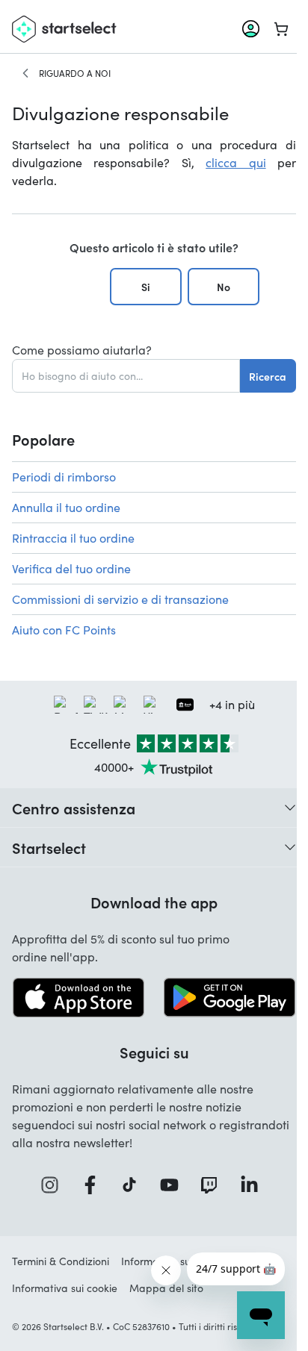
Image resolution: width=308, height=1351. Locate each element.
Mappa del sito (166, 1288)
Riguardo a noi (75, 73)
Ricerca (267, 376)
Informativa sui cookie (64, 1288)
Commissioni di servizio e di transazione (120, 599)
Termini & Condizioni (60, 1261)
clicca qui (235, 162)
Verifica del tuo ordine (71, 568)
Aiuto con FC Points (64, 629)
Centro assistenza (73, 807)
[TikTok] (134, 1185)
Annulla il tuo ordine (66, 507)
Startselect (49, 847)
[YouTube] (174, 1185)
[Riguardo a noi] (25, 73)
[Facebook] (95, 1185)
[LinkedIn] (254, 1185)
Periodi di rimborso (64, 476)
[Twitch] (214, 1185)
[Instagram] (54, 1185)
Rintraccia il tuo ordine (73, 538)
